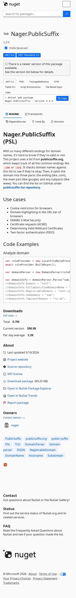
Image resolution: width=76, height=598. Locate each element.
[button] (62, 98)
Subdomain (55, 455)
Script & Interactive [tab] (30, 87)
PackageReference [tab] (39, 81)
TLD (17, 444)
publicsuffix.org (36, 439)
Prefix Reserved (18, 48)
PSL (7, 444)
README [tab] (13, 114)
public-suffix (60, 439)
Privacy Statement (45, 578)
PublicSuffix (13, 439)
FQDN (21, 450)
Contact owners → (14, 417)
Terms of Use (48, 574)
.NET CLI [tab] (9, 81)
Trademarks (11, 583)
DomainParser (35, 444)
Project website (17, 359)
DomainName (14, 455)
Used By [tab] (39, 121)
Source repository (19, 367)
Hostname (36, 455)
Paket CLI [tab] (10, 87)
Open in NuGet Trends (22, 396)
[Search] (66, 14)
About (33, 574)
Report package (18, 403)
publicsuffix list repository (21, 187)
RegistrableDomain (43, 450)
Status (8, 508)
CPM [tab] (56, 81)
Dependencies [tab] (17, 121)
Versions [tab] (58, 121)
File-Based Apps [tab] (54, 87)
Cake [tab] (7, 92)
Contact (10, 495)
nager (15, 425)
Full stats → (10, 315)
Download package (20, 381)
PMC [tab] (21, 81)
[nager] (6, 425)
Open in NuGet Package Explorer (29, 388)
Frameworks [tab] (35, 114)
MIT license (14, 374)
